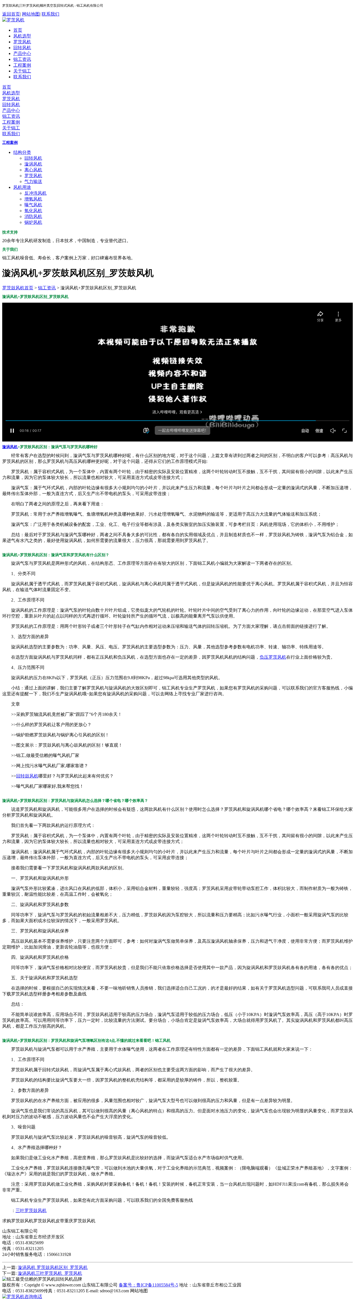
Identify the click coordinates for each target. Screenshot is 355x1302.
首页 (17, 30)
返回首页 (11, 14)
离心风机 (33, 169)
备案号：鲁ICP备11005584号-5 (148, 1285)
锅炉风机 (33, 222)
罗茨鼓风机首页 (17, 287)
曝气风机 (33, 204)
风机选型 (22, 36)
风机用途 (22, 187)
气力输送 (33, 181)
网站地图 (31, 14)
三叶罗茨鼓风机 (31, 1210)
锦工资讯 (22, 59)
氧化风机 (33, 210)
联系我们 (50, 14)
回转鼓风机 (27, 776)
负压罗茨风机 (273, 657)
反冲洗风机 (35, 193)
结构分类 (22, 152)
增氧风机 (33, 199)
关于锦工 (22, 71)
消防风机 (33, 216)
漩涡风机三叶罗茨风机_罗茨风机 (50, 1273)
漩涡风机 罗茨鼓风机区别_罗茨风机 (53, 1267)
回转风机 (22, 47)
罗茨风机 (22, 41)
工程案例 (22, 65)
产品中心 (22, 53)
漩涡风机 (33, 164)
